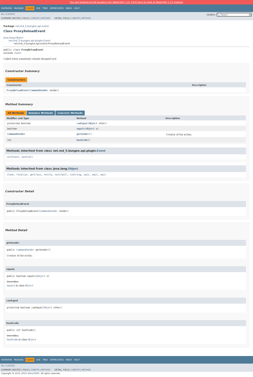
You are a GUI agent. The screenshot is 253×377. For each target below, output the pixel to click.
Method (45, 18)
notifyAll (61, 174)
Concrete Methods (70, 113)
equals (81, 128)
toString (75, 174)
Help (77, 8)
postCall (27, 156)
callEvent (13, 156)
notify (48, 174)
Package (19, 8)
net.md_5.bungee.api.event (32, 26)
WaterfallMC (34, 373)
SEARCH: (211, 15)
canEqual (82, 123)
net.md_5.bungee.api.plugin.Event (29, 40)
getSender (83, 134)
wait (86, 174)
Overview (6, 8)
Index (69, 8)
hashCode (82, 140)
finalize (21, 174)
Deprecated (57, 8)
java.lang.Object (13, 37)
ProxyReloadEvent (18, 90)
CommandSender (39, 90)
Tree (45, 8)
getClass (35, 174)
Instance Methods (41, 113)
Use (38, 8)
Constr (35, 18)
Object (93, 123)
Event (17, 53)
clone (10, 174)
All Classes (8, 14)
